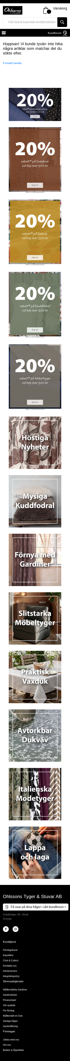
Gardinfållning (10, 1026)
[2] (6, 929)
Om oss (7, 1045)
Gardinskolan (10, 995)
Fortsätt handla (12, 63)
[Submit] (62, 22)
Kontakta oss (10, 965)
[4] (15, 929)
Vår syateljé (9, 1005)
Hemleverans (10, 971)
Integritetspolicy (11, 976)
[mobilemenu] (3, 33)
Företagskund (10, 950)
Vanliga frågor (10, 1021)
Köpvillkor (8, 955)
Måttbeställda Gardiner (15, 989)
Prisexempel (9, 1000)
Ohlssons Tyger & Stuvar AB (32, 896)
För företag (8, 1010)
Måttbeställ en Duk (13, 1015)
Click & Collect (10, 960)
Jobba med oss (11, 1039)
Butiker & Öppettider (13, 1050)
